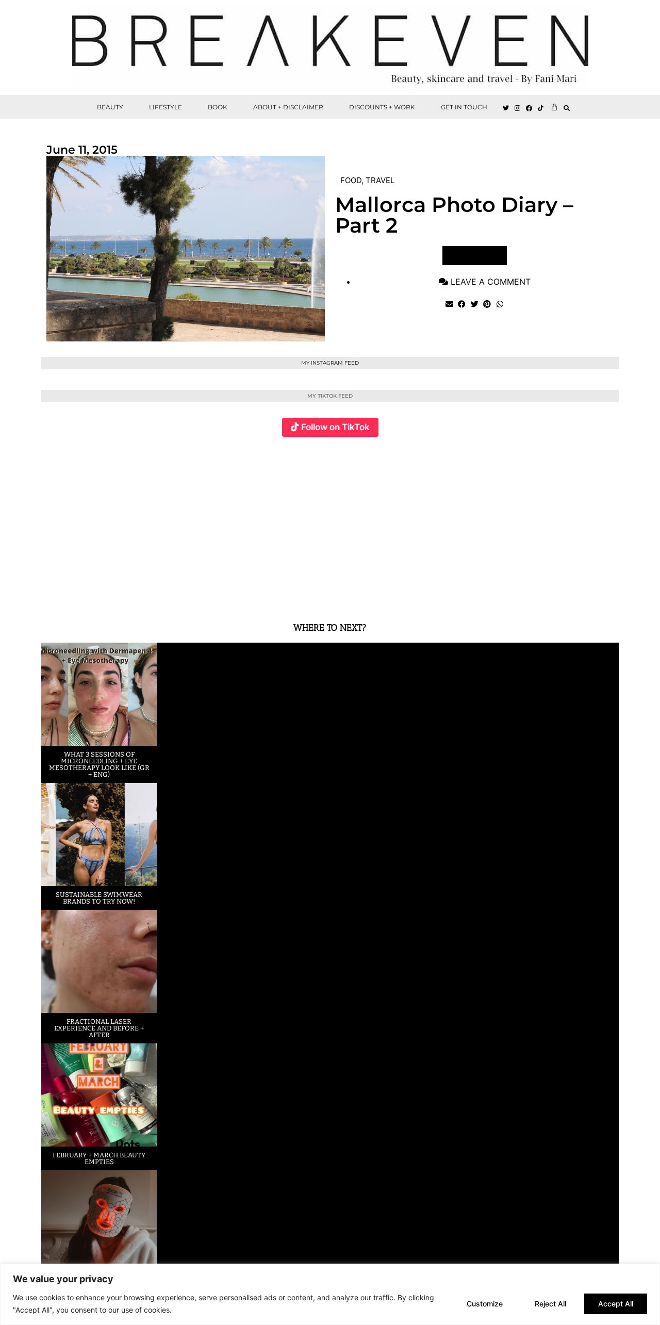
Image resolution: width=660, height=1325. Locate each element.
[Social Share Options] (51, 594)
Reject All (550, 1303)
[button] (567, 108)
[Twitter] (506, 108)
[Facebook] (529, 108)
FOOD (350, 180)
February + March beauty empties (99, 1158)
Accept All (615, 1303)
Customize (485, 1303)
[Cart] (554, 106)
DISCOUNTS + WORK (382, 107)
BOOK (217, 107)
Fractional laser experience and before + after (99, 1028)
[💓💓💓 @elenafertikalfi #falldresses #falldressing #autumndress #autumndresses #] (282, 523)
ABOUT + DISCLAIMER (288, 107)
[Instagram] (517, 108)
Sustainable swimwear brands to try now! (99, 898)
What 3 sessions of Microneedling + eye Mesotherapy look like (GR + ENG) (99, 764)
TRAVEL (380, 180)
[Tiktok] (541, 108)
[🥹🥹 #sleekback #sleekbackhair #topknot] (474, 523)
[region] (330, 1294)
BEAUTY (110, 107)
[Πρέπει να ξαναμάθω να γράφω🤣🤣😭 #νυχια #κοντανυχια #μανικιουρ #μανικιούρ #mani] (570, 523)
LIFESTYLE (165, 107)
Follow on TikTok (335, 427)
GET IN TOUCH (464, 107)
